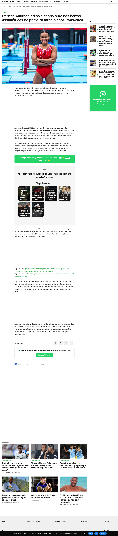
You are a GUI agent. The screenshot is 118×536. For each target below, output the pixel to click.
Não (96, 533)
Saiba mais (103, 533)
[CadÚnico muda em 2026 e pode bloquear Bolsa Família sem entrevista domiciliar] (93, 28)
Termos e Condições (60, 521)
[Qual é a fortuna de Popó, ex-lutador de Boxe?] (44, 484)
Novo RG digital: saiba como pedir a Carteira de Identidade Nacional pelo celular (107, 63)
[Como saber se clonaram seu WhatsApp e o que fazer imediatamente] (93, 52)
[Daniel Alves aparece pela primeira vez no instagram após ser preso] (15, 484)
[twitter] (61, 343)
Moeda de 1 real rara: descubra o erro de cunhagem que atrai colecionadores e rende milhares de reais (106, 41)
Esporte (5, 12)
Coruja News (8, 2)
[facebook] (55, 343)
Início (3, 521)
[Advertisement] (44, 112)
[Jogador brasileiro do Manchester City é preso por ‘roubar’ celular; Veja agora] (73, 451)
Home (3, 6)
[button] (111, 1)
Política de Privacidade (33, 521)
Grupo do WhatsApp (44, 355)
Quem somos (84, 521)
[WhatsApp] (71, 343)
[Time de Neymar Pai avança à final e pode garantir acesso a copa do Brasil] (44, 451)
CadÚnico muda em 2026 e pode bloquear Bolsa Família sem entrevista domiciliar (107, 28)
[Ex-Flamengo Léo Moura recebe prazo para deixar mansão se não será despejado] (73, 484)
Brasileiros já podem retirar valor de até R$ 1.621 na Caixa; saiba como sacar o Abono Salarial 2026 (107, 74)
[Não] (116, 533)
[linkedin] (66, 343)
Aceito (91, 533)
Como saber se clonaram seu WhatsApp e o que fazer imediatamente (106, 52)
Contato (107, 521)
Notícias (9, 460)
